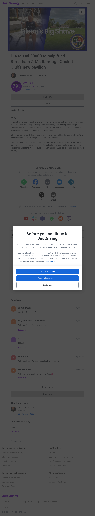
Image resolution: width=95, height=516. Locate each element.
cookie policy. (51, 261)
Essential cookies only (47, 278)
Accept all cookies (47, 271)
